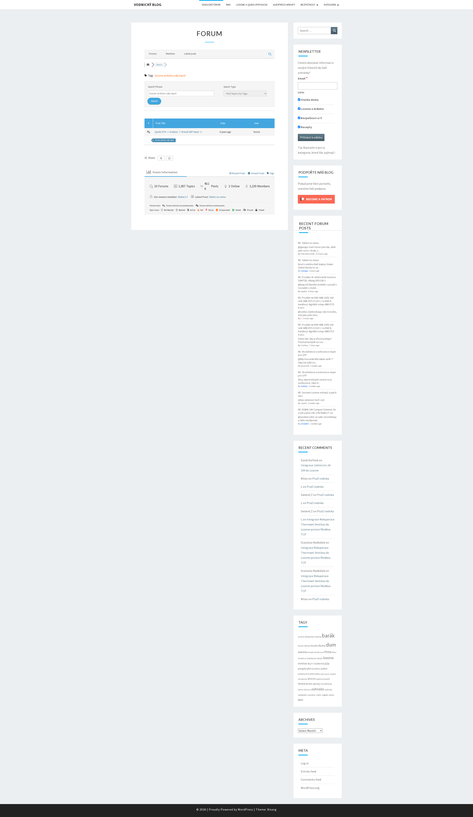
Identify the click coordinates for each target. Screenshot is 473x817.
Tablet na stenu (217, 197)
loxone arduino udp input (164, 140)
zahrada (317, 689)
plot (309, 668)
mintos (302, 663)
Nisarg (272, 809)
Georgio (304, 270)
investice (302, 658)
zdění (318, 695)
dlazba (321, 645)
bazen (301, 646)
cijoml (304, 403)
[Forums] (148, 64)
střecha (312, 678)
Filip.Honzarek (307, 253)
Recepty (306, 127)
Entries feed (308, 771)
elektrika (303, 652)
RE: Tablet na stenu (308, 243)
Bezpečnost (308, 4)
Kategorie (330, 4)
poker (324, 668)
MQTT (311, 663)
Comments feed (311, 779)
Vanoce (307, 689)
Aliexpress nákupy (284, 4)
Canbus (304, 345)
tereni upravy (313, 683)
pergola (302, 668)
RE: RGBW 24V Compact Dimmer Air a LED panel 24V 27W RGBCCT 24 (317, 411)
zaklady (328, 689)
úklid (300, 699)
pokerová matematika (309, 673)
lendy (319, 658)
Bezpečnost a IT (311, 118)
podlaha (316, 668)
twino (300, 689)
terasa (301, 683)
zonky (331, 694)
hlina (334, 652)
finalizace (319, 652)
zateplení (302, 694)
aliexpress (309, 636)
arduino (318, 636)
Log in (305, 763)
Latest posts (190, 53)
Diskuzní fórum (211, 4)
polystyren (325, 674)
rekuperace (302, 679)
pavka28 (305, 365)
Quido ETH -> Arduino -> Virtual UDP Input (177, 131)
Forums (152, 53)
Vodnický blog (147, 4)
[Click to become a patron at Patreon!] (316, 199)
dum (331, 644)
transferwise (326, 684)
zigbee (325, 694)
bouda (314, 645)
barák (328, 635)
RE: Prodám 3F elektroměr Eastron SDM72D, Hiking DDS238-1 (317, 278)
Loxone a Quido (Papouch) (251, 4)
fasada (311, 652)
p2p (326, 663)
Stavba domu (309, 100)
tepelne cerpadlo (323, 679)
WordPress (245, 809)
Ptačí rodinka (320, 478)
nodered (319, 663)
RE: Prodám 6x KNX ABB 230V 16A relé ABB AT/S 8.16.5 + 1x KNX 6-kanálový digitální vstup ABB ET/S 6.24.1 (316, 302)
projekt (333, 674)
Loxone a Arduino (312, 109)
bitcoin (307, 646)
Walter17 (183, 197)
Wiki (228, 4)
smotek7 (305, 423)
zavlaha (311, 694)
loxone (328, 657)
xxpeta (304, 291)
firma (327, 652)
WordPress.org (310, 788)
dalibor (304, 386)
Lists (301, 92)
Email (303, 78)
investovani (312, 658)
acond (301, 636)
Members (170, 53)
